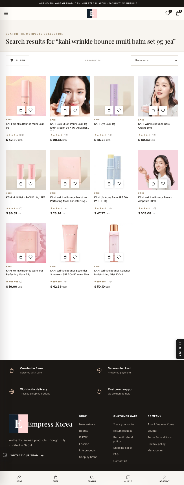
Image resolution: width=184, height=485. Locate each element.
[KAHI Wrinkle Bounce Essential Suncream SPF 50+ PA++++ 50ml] (70, 243)
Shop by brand (88, 457)
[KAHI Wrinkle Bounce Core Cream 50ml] (158, 96)
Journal (152, 430)
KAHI (8, 120)
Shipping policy (123, 447)
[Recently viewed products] (5, 455)
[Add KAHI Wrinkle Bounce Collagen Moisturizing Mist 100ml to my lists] (119, 257)
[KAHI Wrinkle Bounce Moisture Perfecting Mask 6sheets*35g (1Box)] (70, 170)
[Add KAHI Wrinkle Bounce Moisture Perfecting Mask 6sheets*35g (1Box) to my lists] (75, 183)
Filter (20, 60)
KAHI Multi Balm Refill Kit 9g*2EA (26, 197)
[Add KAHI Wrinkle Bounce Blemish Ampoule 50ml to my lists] (163, 183)
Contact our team (24, 455)
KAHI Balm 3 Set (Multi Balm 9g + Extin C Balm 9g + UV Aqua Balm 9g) (70, 127)
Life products (87, 450)
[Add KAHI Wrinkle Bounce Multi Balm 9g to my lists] (30, 110)
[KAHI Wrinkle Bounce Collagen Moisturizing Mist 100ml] (114, 243)
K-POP (83, 437)
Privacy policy (157, 444)
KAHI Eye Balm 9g (104, 123)
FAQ (115, 454)
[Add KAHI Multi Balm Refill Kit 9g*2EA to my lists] (30, 183)
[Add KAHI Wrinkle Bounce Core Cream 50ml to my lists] (163, 110)
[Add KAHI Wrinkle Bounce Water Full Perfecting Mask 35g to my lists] (30, 257)
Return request (122, 430)
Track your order (123, 424)
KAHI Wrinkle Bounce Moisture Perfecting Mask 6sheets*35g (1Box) (68, 201)
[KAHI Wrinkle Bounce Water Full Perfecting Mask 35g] (26, 243)
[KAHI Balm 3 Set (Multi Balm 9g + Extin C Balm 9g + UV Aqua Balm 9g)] (70, 96)
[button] (21, 110)
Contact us (120, 461)
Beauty (83, 430)
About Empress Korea (161, 424)
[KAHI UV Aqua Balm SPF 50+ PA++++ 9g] (114, 170)
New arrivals (87, 424)
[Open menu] (6, 13)
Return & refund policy (123, 439)
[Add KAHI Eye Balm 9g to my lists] (119, 110)
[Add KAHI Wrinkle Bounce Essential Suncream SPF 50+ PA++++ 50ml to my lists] (75, 257)
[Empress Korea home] (92, 13)
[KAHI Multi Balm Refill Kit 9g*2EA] (26, 170)
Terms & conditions (159, 437)
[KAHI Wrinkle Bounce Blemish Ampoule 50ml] (158, 170)
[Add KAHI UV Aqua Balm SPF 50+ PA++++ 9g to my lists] (119, 183)
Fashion (84, 444)
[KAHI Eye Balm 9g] (114, 96)
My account (155, 450)
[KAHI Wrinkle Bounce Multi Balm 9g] (26, 96)
